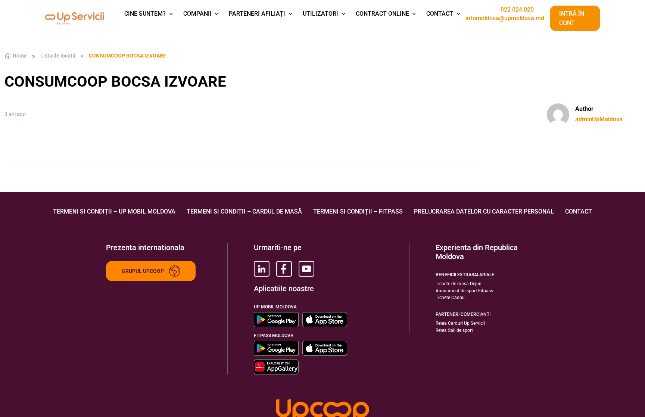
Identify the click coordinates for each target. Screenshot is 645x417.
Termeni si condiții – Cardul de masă (244, 211)
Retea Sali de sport (454, 330)
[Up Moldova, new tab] (284, 269)
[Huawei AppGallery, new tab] (276, 367)
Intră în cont (571, 18)
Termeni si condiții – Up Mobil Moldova (114, 211)
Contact (439, 13)
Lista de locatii (57, 56)
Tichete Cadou (450, 297)
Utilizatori (320, 13)
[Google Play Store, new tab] (276, 319)
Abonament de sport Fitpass (464, 290)
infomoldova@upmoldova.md (504, 18)
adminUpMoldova (599, 119)
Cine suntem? (145, 13)
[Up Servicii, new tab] (261, 269)
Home (20, 56)
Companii (197, 13)
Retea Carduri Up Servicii (460, 323)
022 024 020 (517, 10)
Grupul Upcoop (143, 271)
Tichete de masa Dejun (459, 283)
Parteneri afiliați (257, 13)
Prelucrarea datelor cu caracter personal (484, 211)
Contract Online (382, 13)
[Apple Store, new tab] (324, 319)
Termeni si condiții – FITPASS (358, 211)
